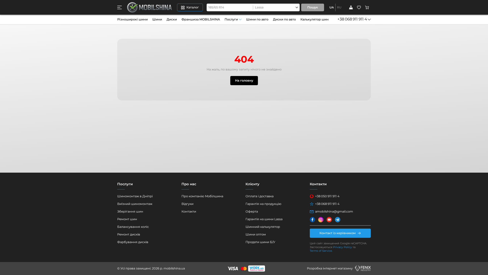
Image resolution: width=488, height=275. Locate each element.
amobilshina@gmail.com (334, 211)
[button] (119, 7)
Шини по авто (257, 19)
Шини (157, 19)
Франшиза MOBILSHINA (200, 19)
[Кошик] (367, 7)
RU (339, 7)
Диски (172, 19)
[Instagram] (320, 219)
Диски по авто (284, 19)
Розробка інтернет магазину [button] (330, 268)
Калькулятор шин (314, 19)
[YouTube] (329, 219)
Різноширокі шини (132, 19)
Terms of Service (321, 250)
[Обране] (359, 7)
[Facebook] (312, 219)
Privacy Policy (342, 247)
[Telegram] (337, 219)
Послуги (231, 19)
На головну (244, 80)
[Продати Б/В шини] (351, 7)
